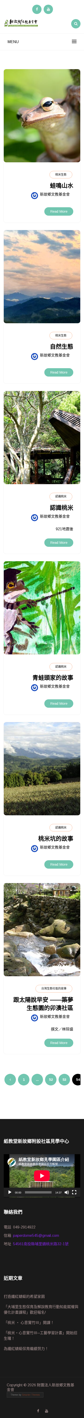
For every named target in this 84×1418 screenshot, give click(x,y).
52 (51, 1079)
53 (64, 1079)
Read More (58, 211)
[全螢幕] (74, 1192)
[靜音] (66, 1192)
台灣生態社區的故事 (53, 988)
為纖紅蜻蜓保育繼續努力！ (26, 1349)
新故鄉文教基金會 (55, 194)
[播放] (9, 1192)
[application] (42, 1175)
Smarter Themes (31, 1395)
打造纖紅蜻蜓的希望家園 (24, 1297)
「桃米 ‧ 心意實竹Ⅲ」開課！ (29, 1323)
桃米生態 (60, 174)
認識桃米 (60, 496)
